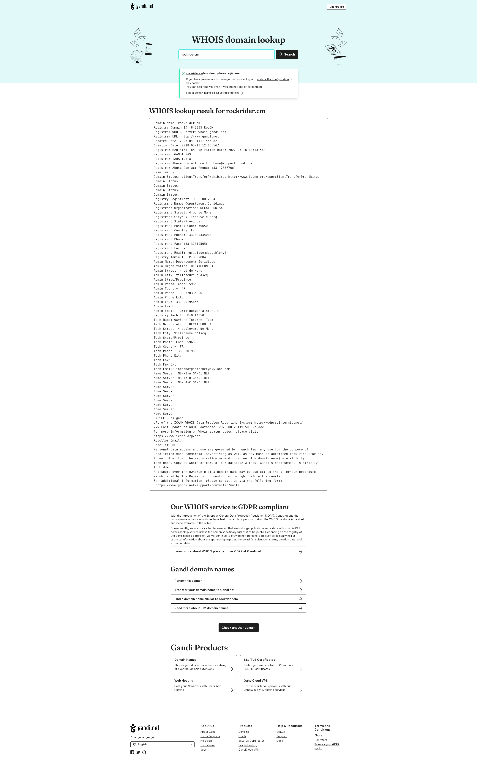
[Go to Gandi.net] (141, 6)
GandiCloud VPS (248, 749)
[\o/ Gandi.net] (162, 728)
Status (281, 731)
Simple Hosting (247, 745)
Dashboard (336, 6)
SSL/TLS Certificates (251, 740)
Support (282, 736)
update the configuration (273, 79)
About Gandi (208, 731)
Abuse (318, 735)
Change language (142, 737)
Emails (242, 736)
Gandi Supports (210, 736)
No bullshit (207, 740)
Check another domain (238, 627)
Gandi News (207, 745)
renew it (208, 86)
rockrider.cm (194, 73)
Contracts (321, 739)
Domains (243, 731)
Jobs (203, 749)
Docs (280, 740)
